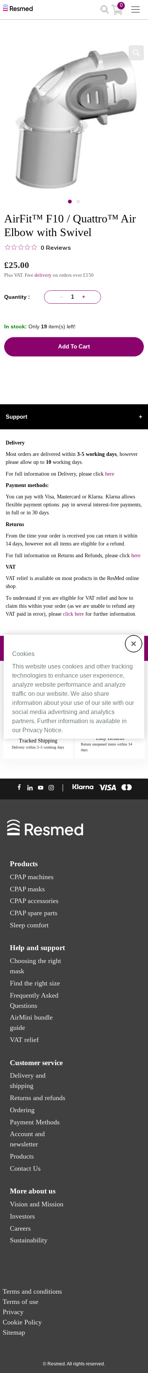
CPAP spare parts (33, 913)
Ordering (22, 1110)
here (109, 474)
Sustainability (28, 1240)
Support (74, 416)
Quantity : (18, 297)
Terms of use (20, 1301)
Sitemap (14, 1332)
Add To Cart (74, 346)
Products (22, 1156)
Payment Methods (35, 1122)
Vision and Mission (36, 1204)
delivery (43, 275)
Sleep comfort (29, 925)
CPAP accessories (34, 901)
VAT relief (24, 1040)
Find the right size (35, 983)
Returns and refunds (37, 1098)
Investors (22, 1216)
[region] (74, 686)
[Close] (133, 643)
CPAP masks (27, 889)
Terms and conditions (32, 1291)
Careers (20, 1228)
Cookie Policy (22, 1322)
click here (73, 614)
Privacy (13, 1312)
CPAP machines (32, 877)
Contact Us (25, 1168)
